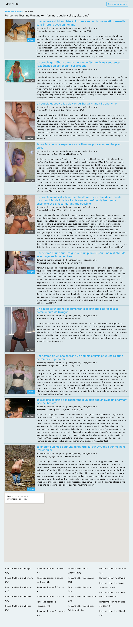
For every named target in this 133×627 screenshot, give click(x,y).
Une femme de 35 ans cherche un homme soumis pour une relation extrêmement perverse (79, 357)
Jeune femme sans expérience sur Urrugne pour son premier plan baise (78, 146)
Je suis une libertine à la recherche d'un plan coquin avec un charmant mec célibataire (81, 401)
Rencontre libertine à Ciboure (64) (50, 589)
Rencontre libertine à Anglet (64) (18, 570)
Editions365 (12, 4)
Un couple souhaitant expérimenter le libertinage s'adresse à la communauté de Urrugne (77, 310)
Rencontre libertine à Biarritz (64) (18, 589)
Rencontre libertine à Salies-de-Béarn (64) (112, 604)
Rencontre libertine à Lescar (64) (81, 580)
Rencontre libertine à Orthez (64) (112, 570)
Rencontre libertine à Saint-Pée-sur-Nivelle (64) (112, 594)
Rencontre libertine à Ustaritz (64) (113, 613)
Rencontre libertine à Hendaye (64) (51, 613)
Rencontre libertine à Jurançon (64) (78, 570)
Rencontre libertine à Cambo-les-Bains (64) (50, 580)
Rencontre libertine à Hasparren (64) (46, 604)
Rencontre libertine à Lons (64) (80, 589)
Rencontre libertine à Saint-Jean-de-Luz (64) (112, 585)
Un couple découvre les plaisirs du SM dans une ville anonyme (76, 103)
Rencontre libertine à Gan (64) (51, 596)
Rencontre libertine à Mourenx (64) (82, 598)
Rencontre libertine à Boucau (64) (50, 570)
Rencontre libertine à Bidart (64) (18, 598)
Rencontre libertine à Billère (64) (18, 608)
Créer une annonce (117, 4)
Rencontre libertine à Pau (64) (113, 578)
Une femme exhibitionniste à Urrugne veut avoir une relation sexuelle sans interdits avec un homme (80, 23)
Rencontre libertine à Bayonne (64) (19, 580)
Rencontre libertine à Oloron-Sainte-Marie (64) (81, 608)
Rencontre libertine (14, 11)
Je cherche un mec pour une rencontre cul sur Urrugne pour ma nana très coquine (81, 448)
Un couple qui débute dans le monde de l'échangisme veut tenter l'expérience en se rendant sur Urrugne (78, 64)
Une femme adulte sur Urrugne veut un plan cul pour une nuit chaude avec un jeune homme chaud (80, 254)
